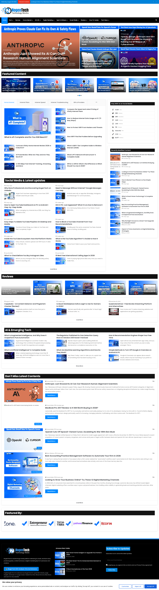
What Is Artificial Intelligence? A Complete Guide (25, 350)
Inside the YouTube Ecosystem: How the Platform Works (27, 239)
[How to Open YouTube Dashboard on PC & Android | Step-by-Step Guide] (9, 212)
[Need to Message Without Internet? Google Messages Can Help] (61, 195)
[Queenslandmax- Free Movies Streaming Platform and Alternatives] (114, 311)
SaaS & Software (61, 20)
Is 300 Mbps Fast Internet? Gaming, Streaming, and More (33, 165)
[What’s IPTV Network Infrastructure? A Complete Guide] (61, 157)
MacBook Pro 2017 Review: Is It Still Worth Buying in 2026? (13, 292)
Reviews (83, 20)
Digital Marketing (48, 20)
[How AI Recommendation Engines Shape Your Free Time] (114, 343)
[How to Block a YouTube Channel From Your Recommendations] (61, 229)
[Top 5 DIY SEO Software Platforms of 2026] (15, 85)
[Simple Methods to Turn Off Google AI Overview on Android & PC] (114, 357)
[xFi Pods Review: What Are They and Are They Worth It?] (9, 157)
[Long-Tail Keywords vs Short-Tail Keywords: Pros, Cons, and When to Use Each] (143, 85)
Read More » (51, 395)
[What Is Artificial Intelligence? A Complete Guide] (9, 355)
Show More (79, 366)
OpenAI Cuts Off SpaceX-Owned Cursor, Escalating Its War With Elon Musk (98, 42)
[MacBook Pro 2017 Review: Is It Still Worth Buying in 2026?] (115, 166)
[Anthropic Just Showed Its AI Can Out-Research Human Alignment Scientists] (40, 47)
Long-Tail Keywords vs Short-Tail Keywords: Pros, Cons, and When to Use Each (143, 88)
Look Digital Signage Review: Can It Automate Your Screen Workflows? (109, 292)
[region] (79, 584)
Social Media (73, 20)
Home (4, 20)
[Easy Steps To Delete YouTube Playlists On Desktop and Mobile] (9, 229)
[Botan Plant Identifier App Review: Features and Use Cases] (47, 288)
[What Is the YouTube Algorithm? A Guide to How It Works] (61, 246)
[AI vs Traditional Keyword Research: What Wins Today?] (79, 85)
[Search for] (156, 20)
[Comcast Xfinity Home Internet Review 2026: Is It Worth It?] (9, 148)
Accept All (150, 586)
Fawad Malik (50, 381)
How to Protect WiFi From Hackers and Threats (84, 127)
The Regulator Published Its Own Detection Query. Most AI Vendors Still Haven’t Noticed (77, 336)
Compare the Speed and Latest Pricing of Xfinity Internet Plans (82, 110)
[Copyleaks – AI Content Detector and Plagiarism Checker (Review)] (9, 311)
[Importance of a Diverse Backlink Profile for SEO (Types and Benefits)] (111, 85)
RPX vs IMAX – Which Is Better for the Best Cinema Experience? (78, 292)
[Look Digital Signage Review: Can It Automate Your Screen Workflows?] (111, 288)
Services (17, 20)
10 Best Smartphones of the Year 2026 (79, 569)
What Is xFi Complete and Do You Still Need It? (25, 137)
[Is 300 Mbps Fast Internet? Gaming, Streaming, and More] (9, 166)
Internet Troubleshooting (59, 102)
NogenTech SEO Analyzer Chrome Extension (22, 569)
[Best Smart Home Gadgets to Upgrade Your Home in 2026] (60, 555)
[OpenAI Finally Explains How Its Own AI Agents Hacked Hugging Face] (138, 58)
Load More (53, 269)
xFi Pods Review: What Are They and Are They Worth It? (33, 156)
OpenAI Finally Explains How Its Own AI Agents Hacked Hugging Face (137, 64)
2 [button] (79, 95)
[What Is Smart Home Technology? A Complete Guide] (115, 198)
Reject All (138, 586)
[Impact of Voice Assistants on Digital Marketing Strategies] (115, 231)
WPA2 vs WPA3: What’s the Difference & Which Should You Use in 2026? (84, 165)
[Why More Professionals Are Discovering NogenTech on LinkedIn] (9, 195)
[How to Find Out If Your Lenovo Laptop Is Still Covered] (143, 288)
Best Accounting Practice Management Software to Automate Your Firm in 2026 (135, 205)
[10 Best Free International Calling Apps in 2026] (61, 261)
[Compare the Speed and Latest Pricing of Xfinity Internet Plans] (61, 111)
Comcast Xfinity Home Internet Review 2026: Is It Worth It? (33, 147)
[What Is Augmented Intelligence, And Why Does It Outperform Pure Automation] (115, 215)
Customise (125, 586)
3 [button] (81, 95)
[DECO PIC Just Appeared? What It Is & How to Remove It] (61, 210)
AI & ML (37, 20)
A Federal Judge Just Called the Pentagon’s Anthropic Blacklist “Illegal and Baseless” (97, 63)
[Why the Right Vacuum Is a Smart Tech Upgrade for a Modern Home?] (115, 223)
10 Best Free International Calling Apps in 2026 (75, 255)
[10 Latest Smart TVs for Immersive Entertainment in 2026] (60, 563)
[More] (96, 102)
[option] (79, 47)
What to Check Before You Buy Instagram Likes (24, 255)
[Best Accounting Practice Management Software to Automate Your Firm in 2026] (115, 207)
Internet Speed (40, 102)
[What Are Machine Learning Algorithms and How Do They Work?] (61, 357)
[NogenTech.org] (15, 10)
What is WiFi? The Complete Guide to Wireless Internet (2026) (84, 147)
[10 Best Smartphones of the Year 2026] (60, 571)
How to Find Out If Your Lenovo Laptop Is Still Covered (143, 292)
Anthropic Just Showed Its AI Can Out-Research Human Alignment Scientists (34, 55)
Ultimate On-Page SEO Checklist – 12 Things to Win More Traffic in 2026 (46, 89)
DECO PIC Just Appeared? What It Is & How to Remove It (79, 205)
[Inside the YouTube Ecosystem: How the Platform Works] (9, 244)
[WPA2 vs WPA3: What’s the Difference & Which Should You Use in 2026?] (61, 166)
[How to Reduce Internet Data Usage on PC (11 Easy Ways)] (61, 120)
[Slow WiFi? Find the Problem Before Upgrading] (61, 139)
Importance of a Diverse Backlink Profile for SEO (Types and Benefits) (111, 89)
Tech (10, 20)
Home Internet (27, 20)
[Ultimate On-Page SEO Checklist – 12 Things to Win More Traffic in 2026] (47, 85)
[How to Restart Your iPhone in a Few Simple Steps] (115, 182)
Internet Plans (24, 102)
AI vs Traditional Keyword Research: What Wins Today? (78, 89)
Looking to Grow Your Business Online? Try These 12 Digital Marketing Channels (138, 173)
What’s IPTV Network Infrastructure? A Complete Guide (81, 156)
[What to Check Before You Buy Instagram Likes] (9, 261)
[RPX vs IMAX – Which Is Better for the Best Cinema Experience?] (79, 288)
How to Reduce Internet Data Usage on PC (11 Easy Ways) (84, 119)
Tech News (104, 20)
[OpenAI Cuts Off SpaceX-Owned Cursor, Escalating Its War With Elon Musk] (99, 36)
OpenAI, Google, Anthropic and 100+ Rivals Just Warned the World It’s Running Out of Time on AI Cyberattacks (138, 40)
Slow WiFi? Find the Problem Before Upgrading (84, 136)
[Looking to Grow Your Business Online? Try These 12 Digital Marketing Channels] (115, 174)
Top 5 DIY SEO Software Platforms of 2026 (14, 89)
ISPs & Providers (79, 102)
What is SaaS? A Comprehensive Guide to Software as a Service (50, 2)
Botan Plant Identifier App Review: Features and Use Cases (45, 292)
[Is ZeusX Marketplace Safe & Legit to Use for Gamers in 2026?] (61, 311)
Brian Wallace (50, 453)
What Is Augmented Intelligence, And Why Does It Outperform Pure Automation (138, 214)
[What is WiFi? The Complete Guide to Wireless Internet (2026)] (61, 148)
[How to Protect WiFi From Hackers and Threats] (61, 129)
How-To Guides (94, 20)
